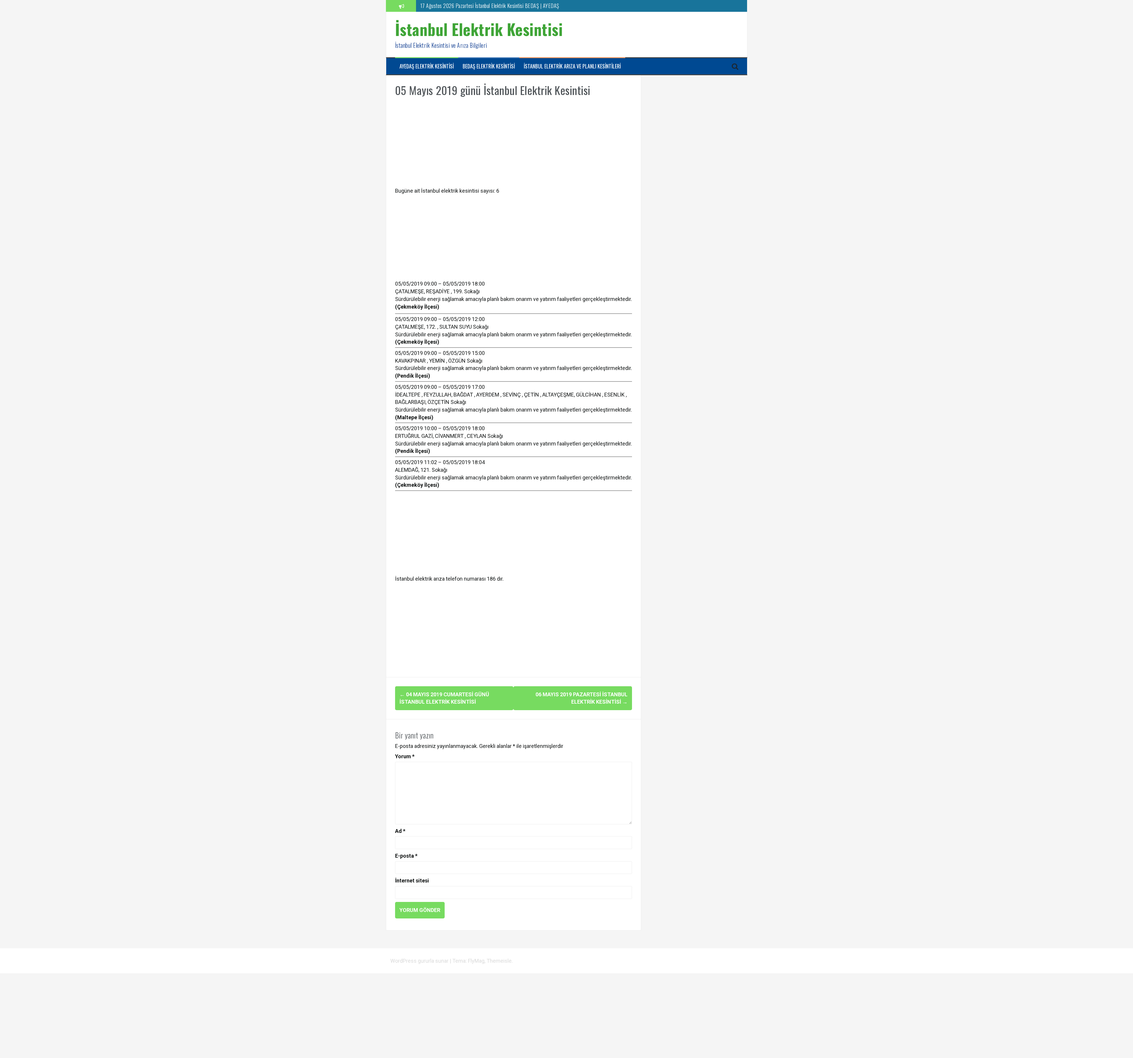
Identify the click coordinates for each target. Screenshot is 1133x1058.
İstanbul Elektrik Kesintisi (479, 29)
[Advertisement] (513, 145)
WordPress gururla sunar (420, 961)
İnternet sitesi (412, 880)
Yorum (405, 756)
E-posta (406, 856)
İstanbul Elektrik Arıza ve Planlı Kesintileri (572, 66)
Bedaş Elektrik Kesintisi (489, 66)
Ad (400, 831)
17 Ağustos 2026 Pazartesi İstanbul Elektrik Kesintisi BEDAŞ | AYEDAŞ (489, 5)
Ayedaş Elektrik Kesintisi (427, 66)
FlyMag (476, 961)
